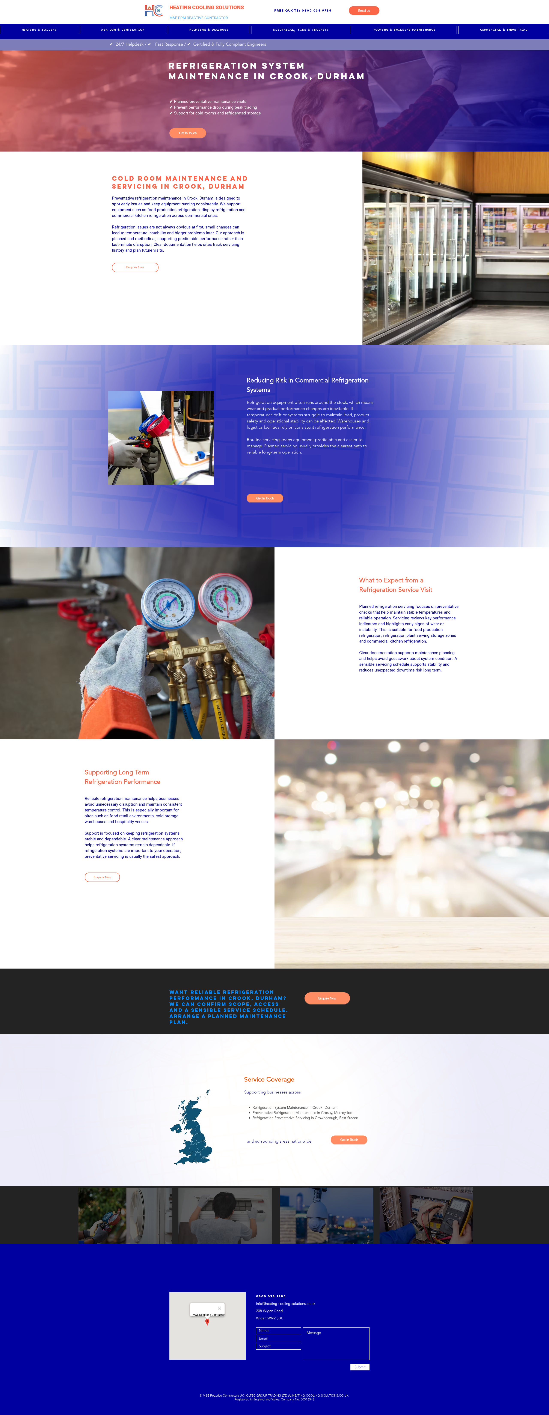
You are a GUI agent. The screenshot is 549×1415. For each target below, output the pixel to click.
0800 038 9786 (317, 10)
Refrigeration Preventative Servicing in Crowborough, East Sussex (305, 1117)
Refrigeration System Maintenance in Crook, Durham (295, 1107)
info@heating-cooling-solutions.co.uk (285, 1303)
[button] (39, 30)
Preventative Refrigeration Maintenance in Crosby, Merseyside (302, 1112)
